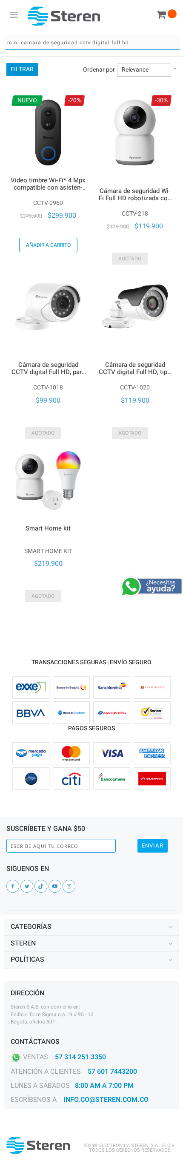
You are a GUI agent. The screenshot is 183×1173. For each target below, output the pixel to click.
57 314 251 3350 (80, 1057)
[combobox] (92, 42)
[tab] (91, 927)
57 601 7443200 (112, 1071)
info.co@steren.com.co (106, 1100)
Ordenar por (99, 70)
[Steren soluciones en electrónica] (64, 16)
